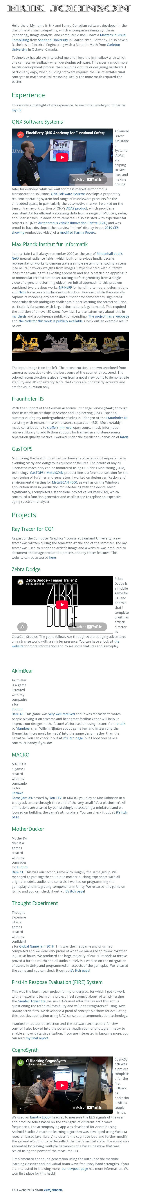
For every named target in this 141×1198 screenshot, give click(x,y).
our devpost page (75, 1168)
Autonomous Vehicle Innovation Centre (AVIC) (72, 223)
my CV (16, 110)
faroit (124, 437)
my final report (37, 1038)
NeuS (22, 292)
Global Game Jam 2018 (36, 946)
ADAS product (76, 208)
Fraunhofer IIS (116, 418)
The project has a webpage (108, 316)
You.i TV (55, 798)
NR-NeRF (65, 287)
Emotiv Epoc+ (40, 1117)
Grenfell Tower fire (32, 1001)
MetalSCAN (54, 472)
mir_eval (65, 427)
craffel (52, 427)
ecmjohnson (53, 1190)
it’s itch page (73, 738)
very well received (61, 714)
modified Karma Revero (77, 232)
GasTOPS (37, 472)
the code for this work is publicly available (51, 321)
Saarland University (53, 40)
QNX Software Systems (68, 194)
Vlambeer (23, 728)
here (52, 557)
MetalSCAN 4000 (64, 482)
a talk (121, 723)
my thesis (19, 316)
